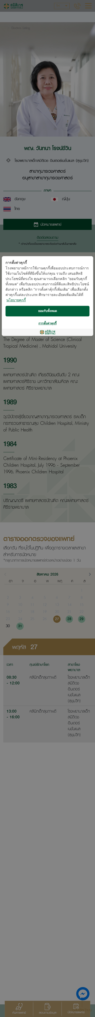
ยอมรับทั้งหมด (47, 311)
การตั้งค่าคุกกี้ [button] (47, 323)
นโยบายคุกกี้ (16, 300)
